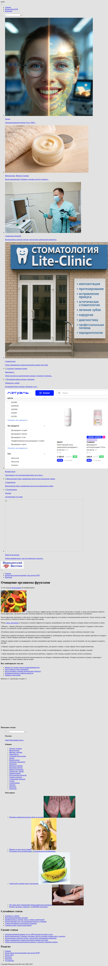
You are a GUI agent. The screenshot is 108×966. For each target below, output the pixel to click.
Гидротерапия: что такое (14, 497)
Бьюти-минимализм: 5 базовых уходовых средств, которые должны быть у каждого (35, 936)
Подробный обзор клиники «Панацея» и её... (21, 386)
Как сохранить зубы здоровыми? (17, 669)
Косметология (10, 471)
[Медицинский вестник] (12, 568)
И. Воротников (15, 588)
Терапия (8, 493)
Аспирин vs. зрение (12, 916)
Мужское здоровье (16, 766)
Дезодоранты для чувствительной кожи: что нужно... (24, 475)
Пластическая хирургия (17, 775)
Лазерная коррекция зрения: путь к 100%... (20, 122)
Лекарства (13, 764)
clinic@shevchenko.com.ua (14, 740)
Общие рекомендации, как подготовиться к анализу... (24, 558)
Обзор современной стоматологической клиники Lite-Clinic (26, 365)
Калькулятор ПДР (11, 9)
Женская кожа (10, 176)
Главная (8, 7)
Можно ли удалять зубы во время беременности (22, 667)
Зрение (7, 119)
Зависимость (9, 372)
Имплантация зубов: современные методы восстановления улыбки (29, 486)
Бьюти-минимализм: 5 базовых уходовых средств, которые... (27, 179)
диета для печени (12, 623)
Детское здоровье (15, 748)
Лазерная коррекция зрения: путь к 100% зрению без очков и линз (29, 934)
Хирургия (12, 788)
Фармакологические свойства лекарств (19, 673)
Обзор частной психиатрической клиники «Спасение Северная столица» (31, 942)
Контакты (8, 11)
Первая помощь (15, 773)
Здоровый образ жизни (17, 756)
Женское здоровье (22, 176)
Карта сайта (9, 955)
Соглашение (9, 960)
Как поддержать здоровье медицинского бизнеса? (23, 671)
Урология (12, 787)
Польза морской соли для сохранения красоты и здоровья (25, 921)
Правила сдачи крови (12, 675)
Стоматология (10, 361)
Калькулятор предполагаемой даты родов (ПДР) (22, 575)
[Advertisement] (31, 702)
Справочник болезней (13, 236)
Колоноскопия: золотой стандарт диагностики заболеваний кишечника (30, 239)
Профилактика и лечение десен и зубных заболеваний (24, 919)
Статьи (11, 781)
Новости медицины (12, 555)
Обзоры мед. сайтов (12, 383)
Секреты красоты (15, 777)
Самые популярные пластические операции (21, 923)
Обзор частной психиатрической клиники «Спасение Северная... (28, 376)
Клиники (8, 957)
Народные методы (15, 767)
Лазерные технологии (17, 762)
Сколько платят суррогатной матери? (18, 925)
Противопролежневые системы (16, 918)
